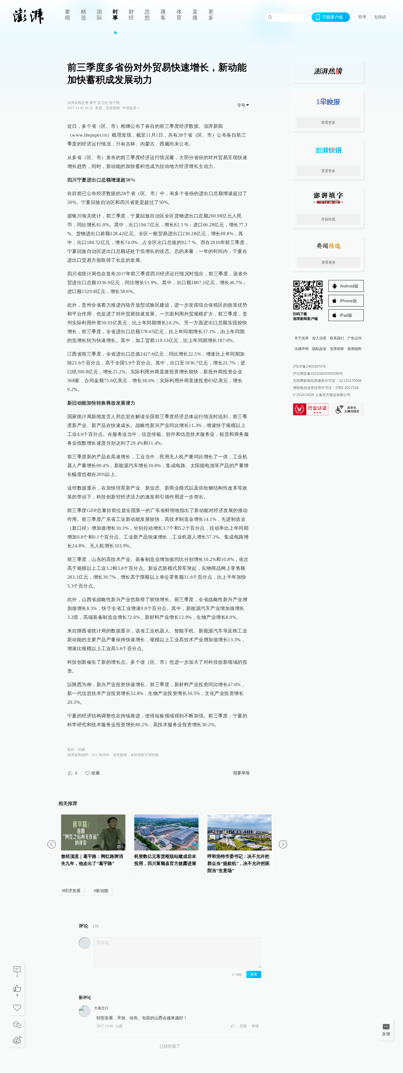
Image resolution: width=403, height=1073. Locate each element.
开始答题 (328, 219)
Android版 (349, 286)
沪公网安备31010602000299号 (318, 374)
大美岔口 (101, 1008)
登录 (362, 16)
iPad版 (346, 315)
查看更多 (328, 122)
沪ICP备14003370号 (309, 366)
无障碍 (380, 17)
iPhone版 (348, 300)
